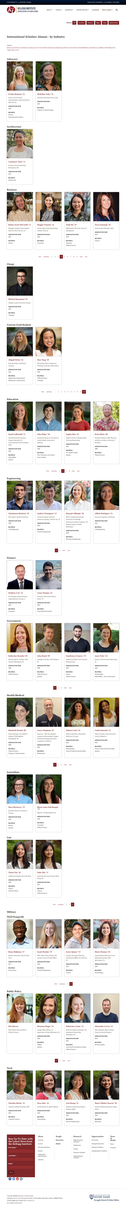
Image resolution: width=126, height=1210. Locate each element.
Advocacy (10, 48)
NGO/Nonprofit (110, 48)
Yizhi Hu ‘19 (71, 225)
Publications (77, 1145)
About (49, 10)
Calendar (95, 10)
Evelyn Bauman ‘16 (16, 94)
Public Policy (11, 50)
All (74, 23)
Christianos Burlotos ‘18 (18, 513)
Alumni (58, 1144)
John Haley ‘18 (43, 434)
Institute (40, 1140)
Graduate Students (79, 1152)
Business (25, 48)
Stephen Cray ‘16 (15, 593)
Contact (40, 1144)
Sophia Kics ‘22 (72, 434)
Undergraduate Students (78, 1157)
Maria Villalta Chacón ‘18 (106, 1103)
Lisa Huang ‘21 (72, 1103)
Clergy (31, 48)
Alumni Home (114, 23)
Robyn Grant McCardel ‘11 (19, 225)
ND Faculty (95, 1140)
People (58, 10)
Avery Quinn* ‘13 (73, 952)
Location (81, 23)
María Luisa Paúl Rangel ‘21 (47, 808)
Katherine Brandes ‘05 (17, 656)
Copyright (10, 1196)
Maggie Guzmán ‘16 (45, 225)
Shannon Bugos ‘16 (45, 1026)
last (86, 257)
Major (98, 23)
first (40, 257)
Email (10, 1164)
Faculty (75, 1149)
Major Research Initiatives (78, 1141)
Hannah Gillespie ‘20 (75, 513)
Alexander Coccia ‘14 (104, 1026)
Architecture (17, 48)
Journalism (92, 48)
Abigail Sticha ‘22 (15, 360)
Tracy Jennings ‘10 (103, 225)
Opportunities (82, 10)
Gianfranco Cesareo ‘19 (76, 656)
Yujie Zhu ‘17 (42, 872)
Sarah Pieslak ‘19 (44, 952)
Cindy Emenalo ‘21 (103, 730)
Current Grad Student (40, 48)
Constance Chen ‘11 (16, 162)
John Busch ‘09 (43, 656)
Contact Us (30, 1200)
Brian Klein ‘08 (101, 434)
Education (51, 48)
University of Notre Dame (25, 1196)
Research (68, 10)
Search (116, 11)
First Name (12, 1147)
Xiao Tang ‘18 (43, 360)
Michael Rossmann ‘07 (18, 299)
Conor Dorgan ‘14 (44, 593)
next (81, 257)
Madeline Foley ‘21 (45, 94)
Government (73, 48)
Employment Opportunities (42, 1155)
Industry (90, 23)
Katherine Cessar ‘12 (75, 1026)
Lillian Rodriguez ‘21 (104, 513)
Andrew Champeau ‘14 (47, 513)
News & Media (107, 10)
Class (104, 23)
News (112, 1144)
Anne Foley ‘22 (101, 656)
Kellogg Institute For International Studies (20, 1198)
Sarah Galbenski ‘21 (16, 434)
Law (97, 48)
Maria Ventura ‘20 (102, 952)
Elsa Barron (13, 1026)
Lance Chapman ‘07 (45, 730)
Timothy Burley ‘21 (16, 1103)
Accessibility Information (14, 1203)
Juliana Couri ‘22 (73, 730)
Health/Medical (83, 48)
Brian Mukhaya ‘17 (16, 952)
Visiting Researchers (98, 1144)
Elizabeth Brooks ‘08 (17, 730)
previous (46, 257)
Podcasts (113, 1148)
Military (102, 48)
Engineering (59, 48)
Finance (66, 48)
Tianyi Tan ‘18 (14, 872)
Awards (40, 1151)
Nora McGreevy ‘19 (16, 807)
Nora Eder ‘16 (43, 1103)
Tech (17, 50)
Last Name (12, 1155)
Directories (59, 1140)
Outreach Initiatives (44, 1147)
